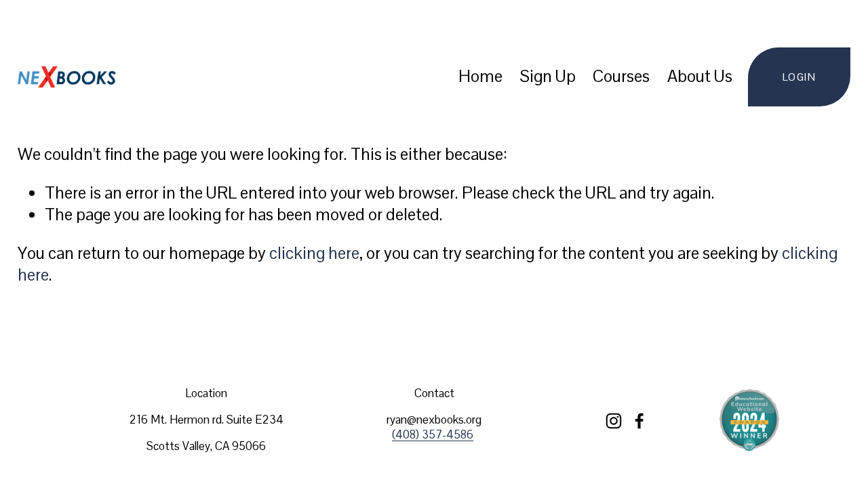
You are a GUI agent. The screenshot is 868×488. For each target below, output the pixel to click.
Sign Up (548, 76)
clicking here (314, 253)
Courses (621, 76)
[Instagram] (614, 421)
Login (799, 76)
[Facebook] (639, 421)
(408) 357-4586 (432, 434)
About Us (699, 76)
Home (480, 76)
